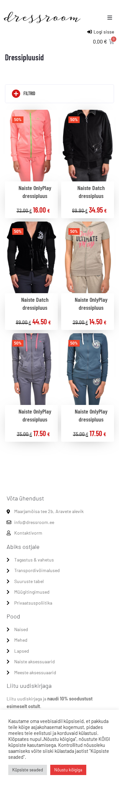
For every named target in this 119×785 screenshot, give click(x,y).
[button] (110, 18)
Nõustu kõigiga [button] (68, 769)
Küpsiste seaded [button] (27, 769)
